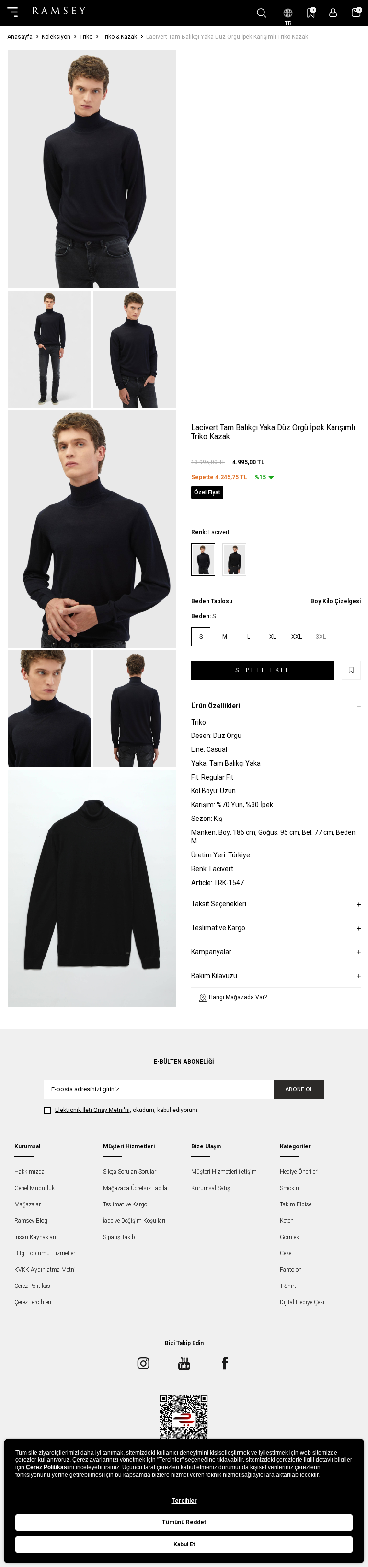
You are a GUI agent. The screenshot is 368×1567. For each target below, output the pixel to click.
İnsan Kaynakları (35, 1237)
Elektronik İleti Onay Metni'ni (92, 1110)
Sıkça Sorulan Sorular (129, 1172)
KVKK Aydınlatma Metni (45, 1269)
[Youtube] (184, 1363)
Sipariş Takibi (120, 1237)
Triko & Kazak (119, 37)
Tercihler (184, 1500)
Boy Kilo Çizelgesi (335, 601)
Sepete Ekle (263, 670)
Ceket (286, 1253)
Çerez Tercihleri (32, 1302)
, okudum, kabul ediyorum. (127, 1110)
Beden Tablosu (211, 601)
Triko (86, 37)
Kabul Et (184, 1544)
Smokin (289, 1188)
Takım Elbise (295, 1204)
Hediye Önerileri (299, 1172)
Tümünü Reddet (184, 1522)
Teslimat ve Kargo (125, 1204)
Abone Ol (299, 1089)
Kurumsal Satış (210, 1188)
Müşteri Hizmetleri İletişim (224, 1172)
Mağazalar (27, 1204)
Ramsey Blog (30, 1220)
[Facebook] (224, 1363)
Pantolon (291, 1269)
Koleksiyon (56, 37)
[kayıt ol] (333, 12)
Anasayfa (20, 37)
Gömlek (289, 1237)
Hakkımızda (29, 1172)
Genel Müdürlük (34, 1188)
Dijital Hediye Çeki (302, 1302)
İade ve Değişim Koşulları (134, 1220)
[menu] (12, 13)
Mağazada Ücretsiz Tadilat (136, 1188)
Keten (287, 1220)
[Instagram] (143, 1363)
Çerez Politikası (33, 1286)
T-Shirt (288, 1286)
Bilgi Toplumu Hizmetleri (45, 1253)
